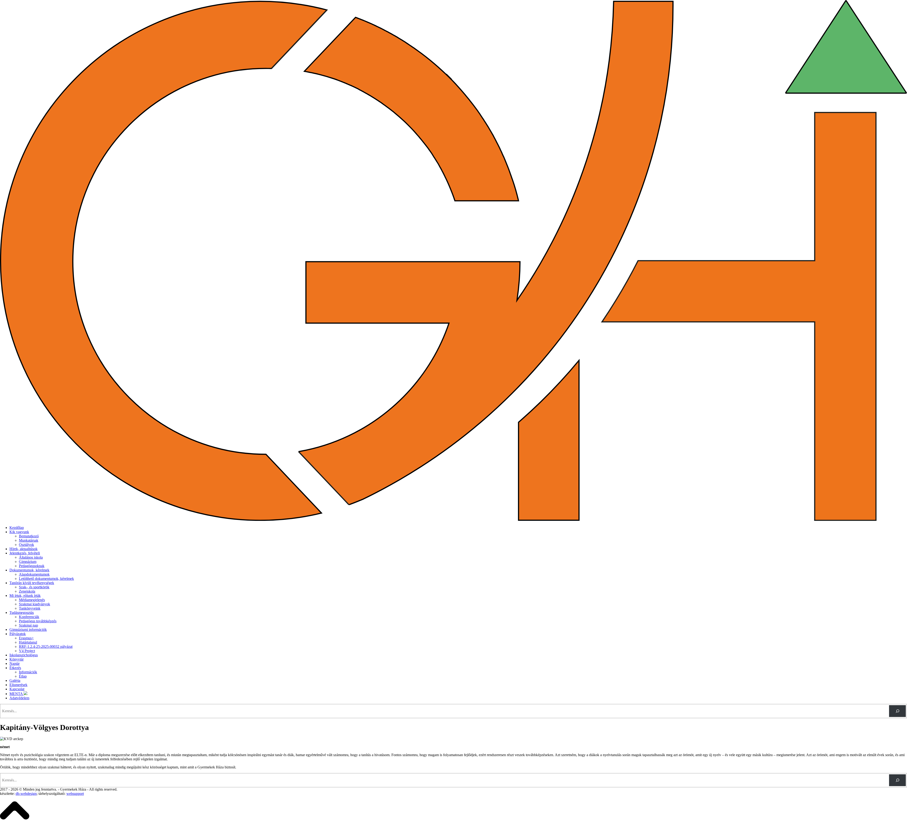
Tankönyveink (29, 608)
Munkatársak (28, 540)
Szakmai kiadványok (34, 604)
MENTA (16, 694)
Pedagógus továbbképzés (37, 621)
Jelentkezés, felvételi (24, 553)
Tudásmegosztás (21, 613)
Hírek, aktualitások (23, 549)
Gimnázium (27, 562)
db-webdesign (26, 794)
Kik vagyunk (19, 532)
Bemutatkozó (29, 536)
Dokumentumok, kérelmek (29, 570)
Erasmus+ (26, 638)
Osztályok (26, 545)
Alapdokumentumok (34, 574)
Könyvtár (16, 659)
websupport (75, 794)
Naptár (14, 664)
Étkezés (15, 668)
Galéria (14, 680)
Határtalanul (28, 642)
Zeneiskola (27, 591)
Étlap (23, 676)
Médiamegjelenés (32, 600)
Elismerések (18, 685)
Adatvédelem (19, 698)
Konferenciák (29, 617)
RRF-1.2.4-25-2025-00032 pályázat (46, 647)
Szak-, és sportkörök (34, 587)
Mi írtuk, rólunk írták (25, 596)
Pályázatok (17, 634)
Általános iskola (31, 557)
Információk (28, 672)
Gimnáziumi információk (28, 630)
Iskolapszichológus (23, 655)
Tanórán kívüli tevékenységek (31, 583)
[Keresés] (897, 711)
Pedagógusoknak (31, 566)
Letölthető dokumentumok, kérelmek (46, 579)
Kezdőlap (16, 528)
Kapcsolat (16, 689)
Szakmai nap (28, 625)
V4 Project (27, 651)
